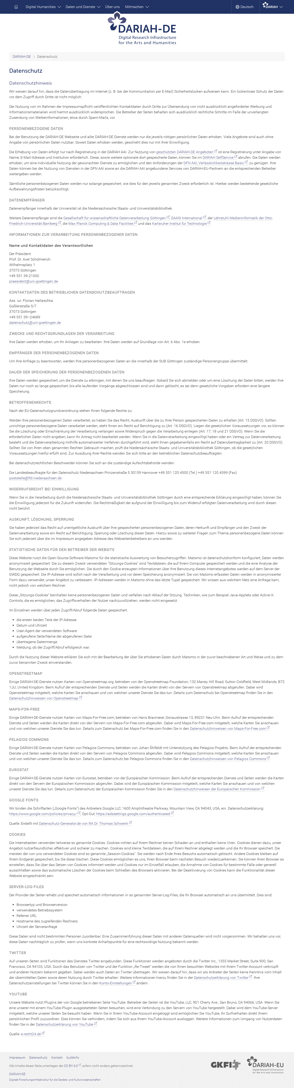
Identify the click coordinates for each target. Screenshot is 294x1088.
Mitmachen (134, 7)
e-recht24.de (31, 1034)
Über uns (112, 7)
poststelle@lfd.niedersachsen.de (35, 478)
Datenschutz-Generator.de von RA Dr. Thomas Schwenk (83, 823)
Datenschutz (38, 1057)
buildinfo (73, 1057)
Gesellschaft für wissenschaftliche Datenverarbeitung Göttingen (114, 218)
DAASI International (186, 218)
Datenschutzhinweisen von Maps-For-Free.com (228, 728)
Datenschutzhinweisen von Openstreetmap (43, 698)
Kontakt (57, 1057)
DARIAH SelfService (218, 157)
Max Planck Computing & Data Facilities (100, 223)
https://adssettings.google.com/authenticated (133, 814)
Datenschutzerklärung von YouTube (64, 1024)
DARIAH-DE (22, 56)
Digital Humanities (41, 7)
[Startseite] (147, 30)
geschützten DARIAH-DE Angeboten (184, 152)
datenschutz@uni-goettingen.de (35, 322)
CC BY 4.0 (71, 1066)
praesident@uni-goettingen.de (33, 281)
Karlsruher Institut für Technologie (179, 223)
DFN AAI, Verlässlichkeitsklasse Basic (214, 163)
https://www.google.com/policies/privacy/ (43, 814)
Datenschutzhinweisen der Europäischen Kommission (217, 789)
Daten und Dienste (81, 7)
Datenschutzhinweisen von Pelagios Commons (228, 759)
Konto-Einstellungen (115, 983)
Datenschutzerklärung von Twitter (221, 977)
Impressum (17, 1057)
